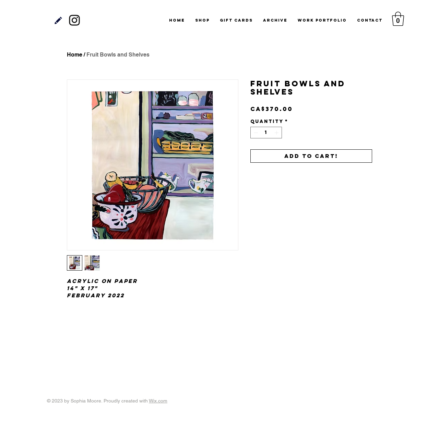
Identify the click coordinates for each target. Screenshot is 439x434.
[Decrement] (255, 132)
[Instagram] (74, 20)
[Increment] (277, 132)
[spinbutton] (266, 132)
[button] (398, 19)
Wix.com (158, 401)
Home (74, 54)
